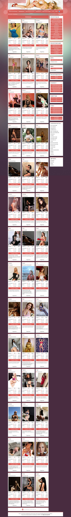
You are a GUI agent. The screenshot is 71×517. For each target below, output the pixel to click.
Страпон (52, 152)
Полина (23, 404)
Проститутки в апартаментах (56, 20)
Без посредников (56, 35)
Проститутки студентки (56, 86)
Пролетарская (39, 371)
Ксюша (9, 370)
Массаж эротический (54, 142)
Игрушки (52, 151)
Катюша (38, 20)
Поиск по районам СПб (56, 68)
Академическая (12, 22)
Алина (9, 439)
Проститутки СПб (46, 514)
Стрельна (25, 371)
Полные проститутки (56, 111)
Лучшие (56, 38)
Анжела (10, 194)
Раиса (37, 299)
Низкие (56, 78)
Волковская (12, 405)
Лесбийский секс (53, 129)
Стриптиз (52, 154)
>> (35, 509)
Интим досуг (56, 27)
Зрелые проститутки (56, 89)
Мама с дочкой (56, 33)
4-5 (56, 101)
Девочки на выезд (56, 19)
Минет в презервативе (54, 131)
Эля (9, 55)
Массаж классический (54, 144)
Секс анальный (53, 126)
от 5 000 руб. (56, 53)
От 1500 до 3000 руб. (56, 50)
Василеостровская (13, 336)
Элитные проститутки (30, 11)
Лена (23, 228)
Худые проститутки (56, 107)
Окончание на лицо (54, 138)
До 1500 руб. (56, 48)
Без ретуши (56, 28)
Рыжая (52, 163)
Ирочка (23, 90)
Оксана (23, 125)
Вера (23, 299)
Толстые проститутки (56, 112)
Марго (37, 228)
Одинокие (56, 32)
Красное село (26, 57)
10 (33, 509)
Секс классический (54, 125)
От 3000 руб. (56, 51)
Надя (9, 228)
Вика (37, 125)
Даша (9, 125)
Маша (9, 159)
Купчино (38, 440)
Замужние (56, 30)
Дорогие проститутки (56, 46)
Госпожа (52, 135)
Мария (37, 473)
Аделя (23, 263)
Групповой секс (53, 128)
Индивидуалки (21, 11)
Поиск (56, 11)
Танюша (37, 335)
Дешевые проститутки (56, 45)
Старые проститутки (56, 91)
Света (23, 439)
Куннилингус (53, 134)
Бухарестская (39, 336)
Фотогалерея (56, 117)
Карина (37, 55)
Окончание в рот (53, 139)
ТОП (53, 11)
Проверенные (38, 11)
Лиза (9, 20)
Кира (23, 55)
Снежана (24, 194)
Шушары (38, 475)
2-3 (56, 99)
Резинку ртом (53, 145)
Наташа (37, 159)
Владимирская (39, 22)
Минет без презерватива (55, 132)
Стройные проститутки (56, 109)
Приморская (26, 405)
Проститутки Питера (13, 11)
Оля (37, 263)
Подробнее (14, 51)
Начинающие (56, 25)
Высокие (56, 76)
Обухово (38, 57)
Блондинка (52, 160)
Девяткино (11, 57)
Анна (9, 473)
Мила (37, 404)
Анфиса (10, 299)
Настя (9, 90)
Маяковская (26, 22)
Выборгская (12, 440)
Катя (23, 20)
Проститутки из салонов (56, 22)
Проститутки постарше (56, 88)
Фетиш (52, 148)
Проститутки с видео (46, 11)
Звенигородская (12, 371)
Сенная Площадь (26, 440)
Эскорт (52, 141)
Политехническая (13, 475)
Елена (23, 473)
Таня (23, 159)
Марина (10, 263)
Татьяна (37, 90)
